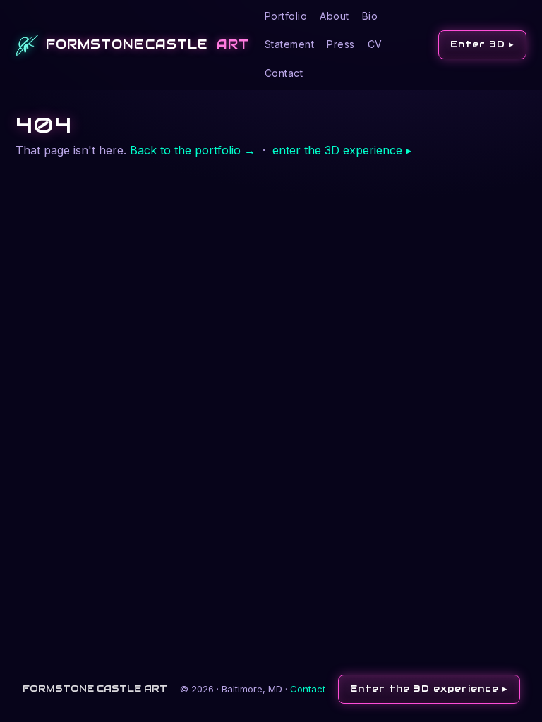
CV (375, 44)
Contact (284, 73)
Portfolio (286, 16)
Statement (290, 44)
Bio (370, 16)
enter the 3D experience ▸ (341, 150)
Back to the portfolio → (192, 150)
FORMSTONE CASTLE (147, 44)
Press (341, 44)
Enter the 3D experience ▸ (429, 689)
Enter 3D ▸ (482, 44)
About (334, 16)
